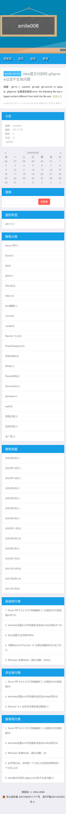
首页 (21, 59)
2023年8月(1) (12, 488)
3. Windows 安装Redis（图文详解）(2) (25, 753)
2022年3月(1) (12, 548)
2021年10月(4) (13, 568)
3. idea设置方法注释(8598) (19, 635)
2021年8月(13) (13, 578)
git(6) (8, 265)
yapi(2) (9, 406)
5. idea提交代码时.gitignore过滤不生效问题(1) (29, 777)
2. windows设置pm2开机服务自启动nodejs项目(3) (31, 743)
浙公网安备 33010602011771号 (23, 796)
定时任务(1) (11, 426)
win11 (10, 223)
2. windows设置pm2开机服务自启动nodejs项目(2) (31, 696)
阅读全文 (57, 96)
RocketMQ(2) (12, 376)
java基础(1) (11, 305)
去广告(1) (10, 436)
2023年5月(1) (12, 508)
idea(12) (9, 295)
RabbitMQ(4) (12, 356)
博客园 (7, 59)
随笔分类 (11, 236)
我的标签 (11, 215)
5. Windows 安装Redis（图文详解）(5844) (27, 660)
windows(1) (11, 396)
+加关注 (9, 141)
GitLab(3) (10, 285)
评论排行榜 (12, 672)
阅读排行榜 (12, 601)
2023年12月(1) (13, 468)
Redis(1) (9, 366)
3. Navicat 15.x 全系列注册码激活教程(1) (27, 706)
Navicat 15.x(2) (13, 336)
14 (14, 137)
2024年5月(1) (12, 458)
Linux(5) (9, 315)
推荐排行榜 (12, 719)
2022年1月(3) (12, 558)
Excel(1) (9, 255)
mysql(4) (10, 325)
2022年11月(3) (13, 528)
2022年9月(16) (13, 538)
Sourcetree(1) (12, 386)
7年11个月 (18, 129)
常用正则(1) (11, 416)
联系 (33, 59)
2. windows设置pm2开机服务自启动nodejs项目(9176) (33, 625)
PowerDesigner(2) (15, 346)
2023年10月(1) (13, 478)
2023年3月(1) (12, 518)
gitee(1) (9, 275)
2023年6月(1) (12, 498)
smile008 (28, 25)
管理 (45, 59)
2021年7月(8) (12, 588)
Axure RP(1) (11, 245)
